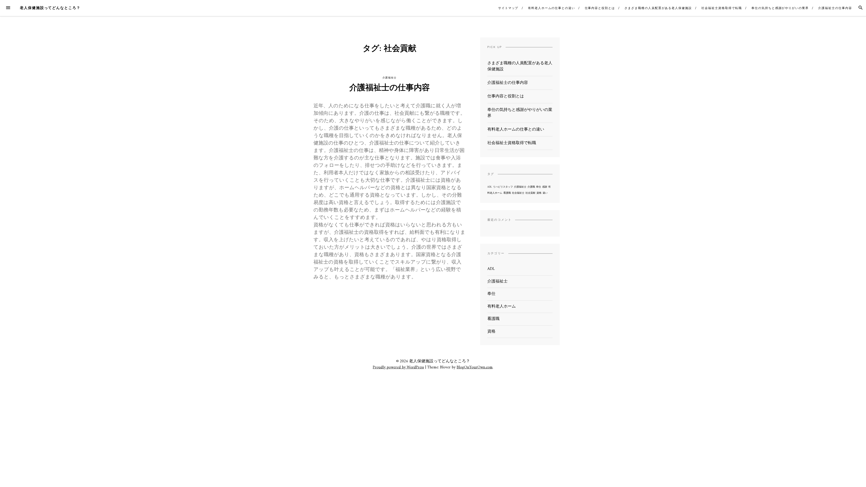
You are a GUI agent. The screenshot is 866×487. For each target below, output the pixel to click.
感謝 (544, 187)
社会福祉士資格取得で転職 (721, 8)
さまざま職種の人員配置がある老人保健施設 (658, 8)
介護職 (531, 187)
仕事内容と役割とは (600, 8)
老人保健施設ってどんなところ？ (50, 8)
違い (545, 193)
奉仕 (538, 187)
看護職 (507, 193)
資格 (539, 193)
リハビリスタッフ (503, 187)
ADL (489, 187)
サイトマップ (508, 8)
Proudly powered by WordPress (398, 367)
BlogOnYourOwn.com (475, 367)
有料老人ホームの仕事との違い (551, 8)
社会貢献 (530, 193)
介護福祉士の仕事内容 (835, 8)
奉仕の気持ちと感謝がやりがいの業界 (780, 8)
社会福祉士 (518, 193)
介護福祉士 (389, 77)
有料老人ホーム (501, 306)
